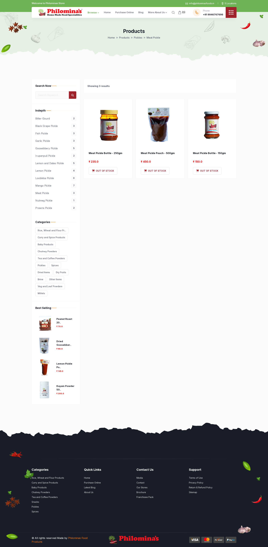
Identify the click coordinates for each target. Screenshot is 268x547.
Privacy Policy (196, 482)
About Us (88, 492)
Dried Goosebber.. (63, 343)
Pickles (138, 37)
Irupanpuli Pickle (55, 155)
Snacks (35, 502)
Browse (92, 12)
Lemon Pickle (55, 170)
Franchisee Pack (145, 497)
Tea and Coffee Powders (51, 258)
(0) (183, 12)
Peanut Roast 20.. (64, 320)
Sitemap (193, 492)
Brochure (141, 492)
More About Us (156, 12)
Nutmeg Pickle (54, 200)
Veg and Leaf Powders (50, 286)
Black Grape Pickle (55, 126)
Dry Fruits (61, 272)
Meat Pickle (55, 193)
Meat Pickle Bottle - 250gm (105, 153)
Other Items (55, 279)
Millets (41, 293)
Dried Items (44, 272)
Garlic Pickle (55, 140)
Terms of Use (196, 477)
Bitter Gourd (55, 118)
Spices (55, 265)
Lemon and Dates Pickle (55, 163)
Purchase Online (124, 12)
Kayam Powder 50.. (65, 388)
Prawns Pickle (55, 208)
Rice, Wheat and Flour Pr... (52, 230)
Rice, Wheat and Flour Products (48, 477)
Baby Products (45, 244)
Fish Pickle (55, 133)
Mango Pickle (55, 185)
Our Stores (141, 487)
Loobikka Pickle (55, 178)
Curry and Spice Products (51, 237)
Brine (40, 279)
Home (107, 12)
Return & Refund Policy (200, 487)
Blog (140, 12)
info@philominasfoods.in (201, 3)
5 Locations (230, 3)
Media (139, 477)
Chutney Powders (47, 251)
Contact (140, 482)
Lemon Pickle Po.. (64, 365)
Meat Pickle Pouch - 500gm (158, 153)
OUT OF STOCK (104, 170)
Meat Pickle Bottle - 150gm (209, 153)
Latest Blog (89, 487)
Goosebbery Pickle (55, 148)
